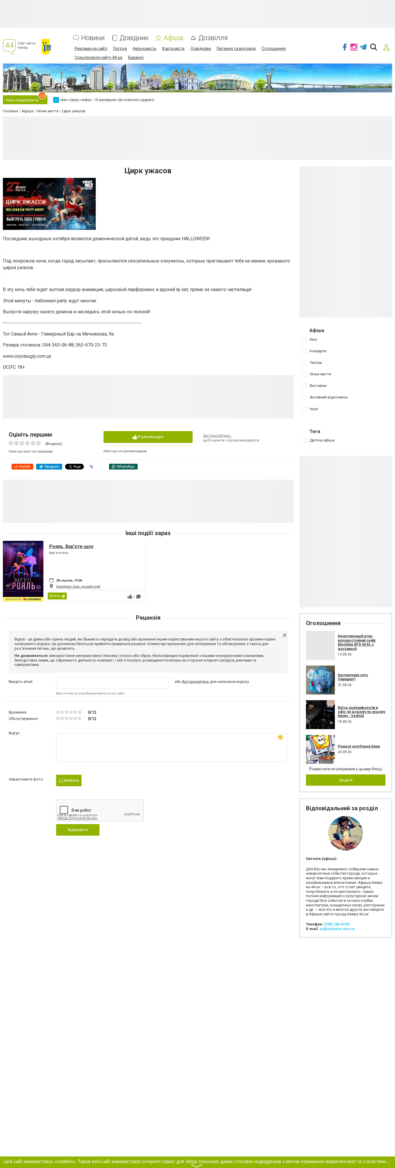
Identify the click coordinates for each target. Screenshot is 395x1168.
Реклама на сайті (91, 48)
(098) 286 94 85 (337, 924)
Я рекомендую (150, 437)
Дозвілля (213, 38)
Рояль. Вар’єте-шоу (71, 546)
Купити (54, 596)
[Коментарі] (138, 596)
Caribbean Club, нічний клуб (78, 586)
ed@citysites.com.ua (337, 929)
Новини (93, 38)
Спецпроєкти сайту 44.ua (98, 57)
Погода (120, 48)
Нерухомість (144, 48)
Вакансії (136, 57)
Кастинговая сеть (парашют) (353, 677)
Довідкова (200, 48)
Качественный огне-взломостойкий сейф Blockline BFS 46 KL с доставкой (357, 642)
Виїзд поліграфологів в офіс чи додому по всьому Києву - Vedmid (361, 712)
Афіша (173, 38)
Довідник (134, 38)
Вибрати (71, 780)
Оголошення (274, 48)
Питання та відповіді (236, 48)
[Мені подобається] (130, 596)
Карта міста (173, 48)
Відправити (78, 830)
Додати (345, 780)
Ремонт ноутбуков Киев (359, 746)
